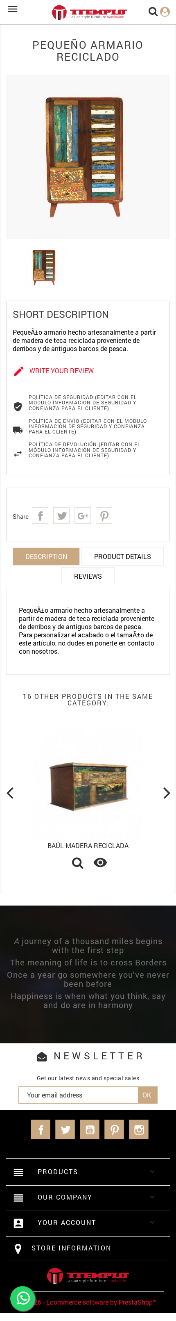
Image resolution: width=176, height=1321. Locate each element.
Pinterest (104, 515)
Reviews (88, 576)
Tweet (61, 515)
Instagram (138, 1129)
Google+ (82, 515)
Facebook (40, 1129)
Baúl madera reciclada (88, 845)
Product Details (122, 556)
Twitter (65, 1129)
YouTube (89, 1129)
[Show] (78, 863)
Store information (71, 1247)
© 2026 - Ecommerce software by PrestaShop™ (88, 1302)
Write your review (53, 371)
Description (46, 556)
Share (40, 515)
